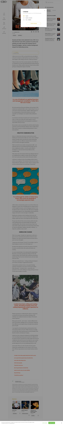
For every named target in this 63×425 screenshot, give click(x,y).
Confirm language (34, 23)
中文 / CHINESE (28, 19)
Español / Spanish (29, 17)
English (27, 15)
